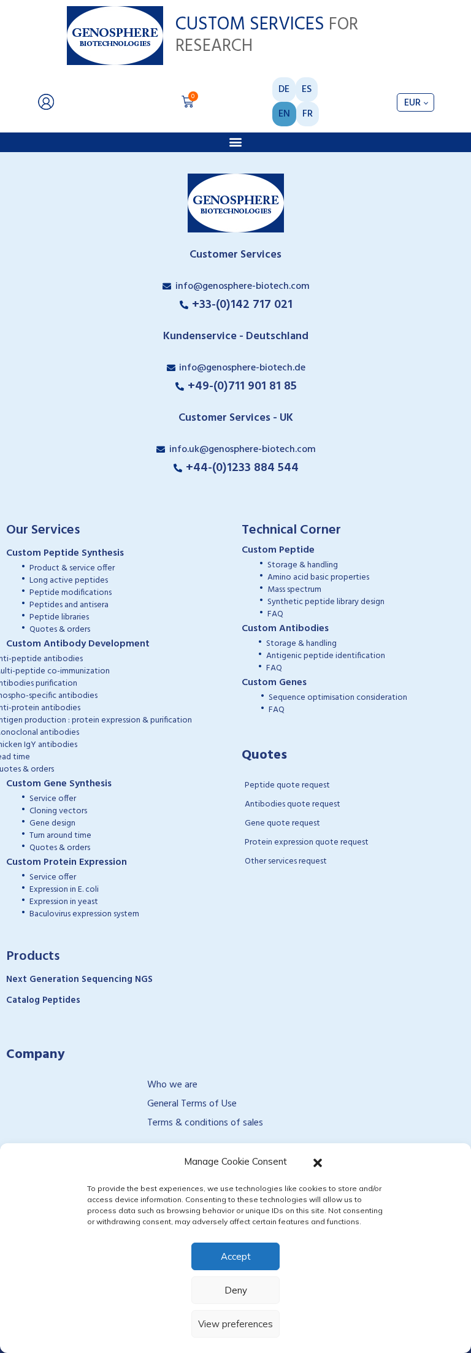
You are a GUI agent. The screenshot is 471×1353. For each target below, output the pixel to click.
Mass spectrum (294, 589)
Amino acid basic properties (318, 577)
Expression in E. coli (64, 889)
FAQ (275, 614)
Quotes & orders (59, 629)
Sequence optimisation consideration (338, 697)
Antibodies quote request (292, 804)
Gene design (52, 823)
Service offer (52, 798)
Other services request (286, 861)
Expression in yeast (63, 901)
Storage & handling (302, 565)
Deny (235, 1290)
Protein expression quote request (307, 842)
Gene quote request (282, 823)
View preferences (235, 1324)
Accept (236, 1256)
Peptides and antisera (69, 605)
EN (284, 114)
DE (283, 90)
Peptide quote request (287, 785)
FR (307, 114)
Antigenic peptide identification (325, 656)
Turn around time (60, 835)
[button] (318, 1162)
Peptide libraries (59, 617)
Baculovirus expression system (84, 914)
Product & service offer (72, 568)
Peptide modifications (70, 592)
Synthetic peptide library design (326, 602)
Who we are (172, 1085)
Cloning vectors (58, 811)
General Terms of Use (192, 1104)
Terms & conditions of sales (205, 1123)
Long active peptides (68, 580)
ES (307, 90)
